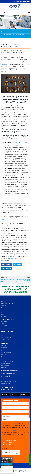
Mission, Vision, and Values (7, 303)
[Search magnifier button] (24, 13)
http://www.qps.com (19, 430)
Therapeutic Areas (5, 339)
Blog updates (6, 446)
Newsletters (3, 358)
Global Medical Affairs (6, 335)
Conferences (4, 349)
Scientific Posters (5, 359)
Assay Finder (4, 321)
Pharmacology (4, 327)
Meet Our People (5, 310)
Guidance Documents (6, 352)
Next (28, 277)
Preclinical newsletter (8, 442)
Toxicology (3, 328)
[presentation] (11, 452)
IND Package (4, 325)
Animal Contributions (8, 46)
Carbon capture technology (21, 142)
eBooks (2, 350)
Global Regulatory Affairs (6, 337)
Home (2, 34)
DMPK (2, 323)
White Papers (4, 367)
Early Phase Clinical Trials (7, 334)
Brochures (3, 345)
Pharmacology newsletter (9, 440)
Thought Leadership (5, 363)
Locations (3, 309)
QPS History (3, 305)
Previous (4, 277)
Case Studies (4, 347)
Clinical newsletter (7, 444)
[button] (6, 264)
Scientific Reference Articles (7, 361)
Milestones (3, 307)
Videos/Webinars (5, 365)
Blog (2, 312)
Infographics (4, 354)
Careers (2, 314)
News (16, 46)
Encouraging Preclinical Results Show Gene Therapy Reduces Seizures (23, 280)
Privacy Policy (4, 316)
